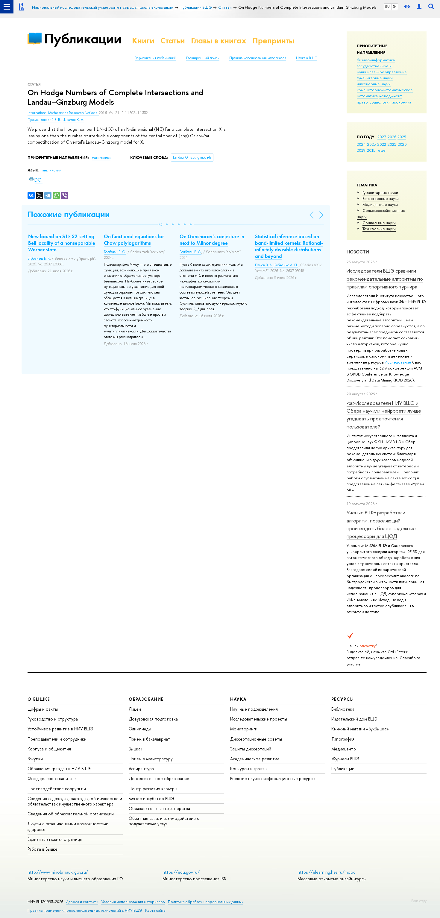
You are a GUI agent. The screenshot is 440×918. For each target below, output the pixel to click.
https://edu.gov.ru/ (181, 872)
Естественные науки (380, 198)
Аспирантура (141, 768)
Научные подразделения (254, 709)
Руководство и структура (53, 719)
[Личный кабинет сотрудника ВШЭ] (419, 6)
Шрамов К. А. (73, 119)
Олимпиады (140, 729)
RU (387, 6)
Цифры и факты (43, 709)
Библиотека (342, 709)
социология (380, 102)
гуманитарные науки (375, 77)
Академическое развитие (255, 759)
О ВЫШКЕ (39, 699)
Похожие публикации (69, 214)
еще (382, 150)
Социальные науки (379, 222)
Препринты (273, 40)
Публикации (83, 38)
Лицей (135, 709)
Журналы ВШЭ (345, 759)
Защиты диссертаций (250, 749)
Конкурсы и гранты (248, 768)
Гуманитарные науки (380, 192)
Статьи (172, 40)
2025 (401, 136)
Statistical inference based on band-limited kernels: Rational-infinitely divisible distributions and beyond (289, 246)
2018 (371, 150)
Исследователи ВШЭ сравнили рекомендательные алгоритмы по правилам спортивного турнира (385, 278)
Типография (342, 739)
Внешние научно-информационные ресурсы (272, 778)
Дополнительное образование (159, 778)
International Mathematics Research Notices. (63, 112)
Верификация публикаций (155, 58)
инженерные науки (374, 83)
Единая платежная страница (55, 839)
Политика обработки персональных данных (205, 901)
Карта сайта (155, 910)
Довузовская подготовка (153, 719)
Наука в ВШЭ (306, 58)
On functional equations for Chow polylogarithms (134, 239)
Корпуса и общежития (49, 749)
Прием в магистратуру (151, 759)
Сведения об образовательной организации (71, 814)
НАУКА (238, 699)
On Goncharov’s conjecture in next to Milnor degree (212, 239)
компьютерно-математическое (385, 89)
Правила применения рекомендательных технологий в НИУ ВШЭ (85, 910)
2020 (402, 144)
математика (367, 95)
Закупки (35, 759)
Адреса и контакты (82, 901)
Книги (143, 40)
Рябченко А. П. (286, 265)
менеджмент (390, 95)
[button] (161, 224)
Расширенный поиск (202, 58)
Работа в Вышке (42, 849)
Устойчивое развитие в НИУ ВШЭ (60, 729)
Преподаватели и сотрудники (57, 739)
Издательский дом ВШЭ (354, 719)
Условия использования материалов (133, 901)
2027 (381, 136)
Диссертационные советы (256, 739)
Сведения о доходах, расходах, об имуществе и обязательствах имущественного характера (75, 801)
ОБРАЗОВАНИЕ (146, 699)
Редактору (419, 901)
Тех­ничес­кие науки (379, 228)
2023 (371, 144)
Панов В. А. (264, 265)
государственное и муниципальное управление (382, 69)
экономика (401, 102)
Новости (358, 252)
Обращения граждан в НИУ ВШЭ (59, 768)
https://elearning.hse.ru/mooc (326, 872)
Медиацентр (343, 749)
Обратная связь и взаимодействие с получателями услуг (164, 820)
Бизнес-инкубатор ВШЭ (152, 798)
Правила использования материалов (257, 58)
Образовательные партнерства (159, 808)
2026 (392, 136)
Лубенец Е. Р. (39, 258)
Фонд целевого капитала (52, 778)
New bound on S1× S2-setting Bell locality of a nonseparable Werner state (61, 243)
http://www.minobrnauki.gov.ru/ (58, 872)
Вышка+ (136, 749)
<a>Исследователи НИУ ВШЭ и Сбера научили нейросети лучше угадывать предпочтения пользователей (384, 414)
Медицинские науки (380, 204)
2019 (361, 150)
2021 (392, 144)
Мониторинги (243, 729)
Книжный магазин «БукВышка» (360, 729)
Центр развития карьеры (153, 788)
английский (52, 170)
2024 (361, 144)
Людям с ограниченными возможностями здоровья (68, 826)
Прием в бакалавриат (149, 739)
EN (395, 6)
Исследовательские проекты (258, 719)
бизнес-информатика (376, 60)
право (362, 102)
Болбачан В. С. (115, 252)
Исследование (398, 362)
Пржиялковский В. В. (44, 119)
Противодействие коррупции (57, 788)
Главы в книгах (218, 40)
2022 (381, 144)
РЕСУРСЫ (342, 699)
